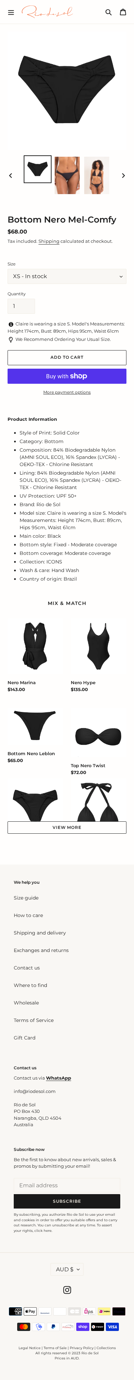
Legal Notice (30, 1348)
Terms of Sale (55, 1348)
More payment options (67, 392)
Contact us (27, 968)
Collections (106, 1348)
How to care (28, 915)
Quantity (17, 293)
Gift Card (24, 1038)
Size (11, 263)
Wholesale (26, 1003)
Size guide (26, 898)
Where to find (30, 985)
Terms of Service (34, 1020)
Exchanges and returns (41, 950)
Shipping (48, 241)
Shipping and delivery (40, 933)
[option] (38, 169)
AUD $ (65, 1269)
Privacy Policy (82, 1348)
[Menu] (11, 11)
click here (43, 1230)
